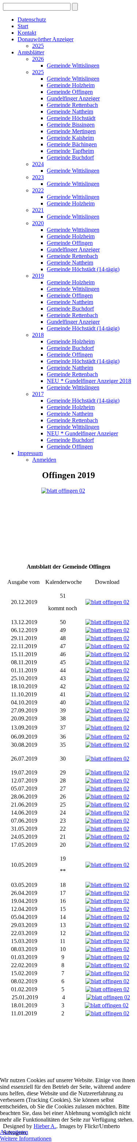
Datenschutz (32, 19)
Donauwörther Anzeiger (45, 39)
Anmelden (44, 460)
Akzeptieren (14, 1132)
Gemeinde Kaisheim (70, 138)
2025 (38, 46)
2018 (38, 335)
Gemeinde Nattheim (70, 111)
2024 (38, 164)
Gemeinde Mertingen (71, 131)
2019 (38, 276)
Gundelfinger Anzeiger (73, 98)
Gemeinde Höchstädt (71, 118)
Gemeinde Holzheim (71, 85)
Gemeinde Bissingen (71, 125)
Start (23, 26)
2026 (38, 59)
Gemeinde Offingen (70, 92)
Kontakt (27, 33)
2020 (38, 223)
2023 (38, 177)
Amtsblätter (31, 52)
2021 (38, 210)
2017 (38, 394)
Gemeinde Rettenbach (72, 105)
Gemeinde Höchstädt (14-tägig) (83, 269)
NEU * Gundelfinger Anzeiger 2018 (89, 381)
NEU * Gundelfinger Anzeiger (82, 433)
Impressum (30, 453)
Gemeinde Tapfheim (70, 151)
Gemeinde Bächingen (72, 144)
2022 (38, 190)
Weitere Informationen (26, 1138)
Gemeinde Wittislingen (73, 65)
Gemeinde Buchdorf (70, 157)
